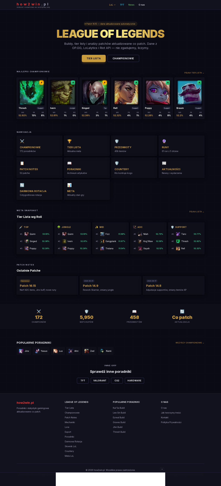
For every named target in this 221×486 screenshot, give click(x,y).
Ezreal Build (118, 417)
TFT (122, 4)
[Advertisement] (110, 479)
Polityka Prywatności (171, 422)
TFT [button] (83, 380)
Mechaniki (70, 422)
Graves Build (119, 422)
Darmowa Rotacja (73, 441)
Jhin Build (117, 427)
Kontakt (164, 417)
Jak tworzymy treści (171, 412)
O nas (142, 4)
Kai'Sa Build (119, 408)
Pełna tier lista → (194, 73)
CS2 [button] (117, 380)
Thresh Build (119, 432)
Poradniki (69, 436)
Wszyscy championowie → (190, 343)
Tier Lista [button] (94, 58)
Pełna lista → (196, 211)
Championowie (72, 412)
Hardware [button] (134, 380)
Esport (68, 432)
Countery (69, 451)
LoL (111, 4)
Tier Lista (69, 408)
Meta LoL (69, 456)
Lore (67, 427)
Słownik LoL (71, 446)
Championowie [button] (123, 58)
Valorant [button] (99, 380)
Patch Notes (71, 417)
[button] (31, 98)
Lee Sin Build (119, 412)
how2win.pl (25, 402)
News (131, 4)
